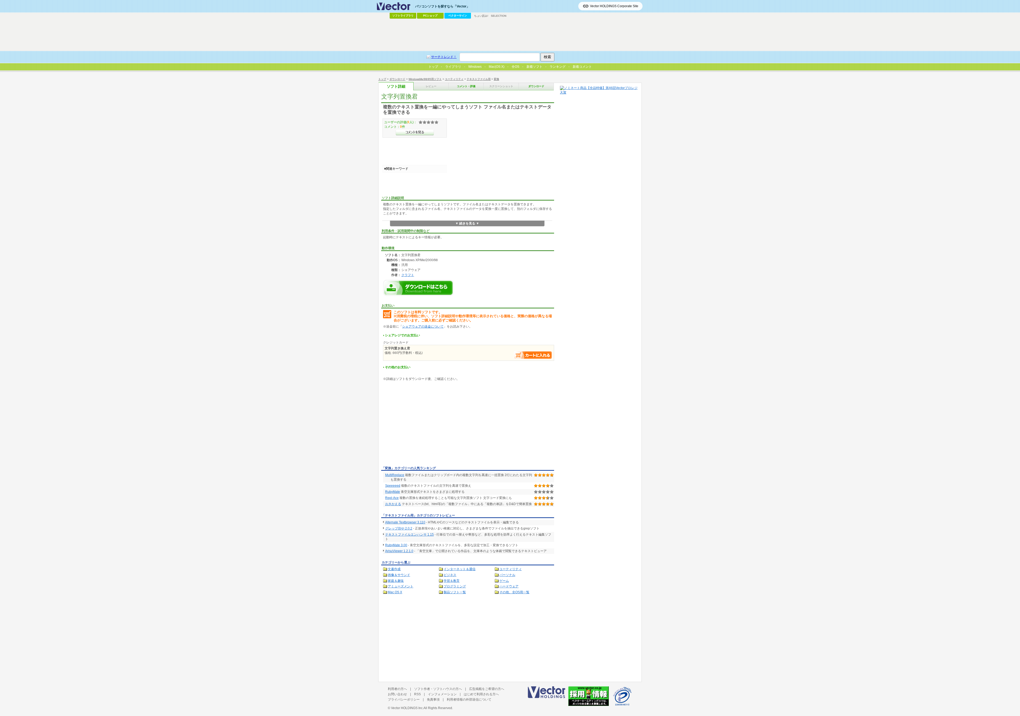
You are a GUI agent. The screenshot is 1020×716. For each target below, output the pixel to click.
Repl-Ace (392, 498)
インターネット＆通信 (459, 569)
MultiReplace (394, 475)
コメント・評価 (466, 86)
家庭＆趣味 (396, 581)
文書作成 (394, 569)
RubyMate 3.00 (396, 545)
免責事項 (433, 699)
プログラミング (455, 586)
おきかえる (393, 504)
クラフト (407, 275)
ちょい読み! (481, 15)
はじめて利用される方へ (481, 694)
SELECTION (498, 15)
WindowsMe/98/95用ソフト (425, 79)
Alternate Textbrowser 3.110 (405, 522)
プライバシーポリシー (404, 699)
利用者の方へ (397, 689)
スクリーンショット (501, 86)
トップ (382, 79)
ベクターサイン (457, 15)
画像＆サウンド (399, 575)
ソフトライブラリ (403, 15)
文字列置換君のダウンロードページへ (418, 288)
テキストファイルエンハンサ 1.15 (409, 534)
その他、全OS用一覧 (514, 592)
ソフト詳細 (396, 86)
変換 (496, 79)
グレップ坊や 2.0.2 (398, 528)
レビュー (431, 86)
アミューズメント (400, 586)
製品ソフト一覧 (455, 592)
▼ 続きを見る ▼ (467, 223)
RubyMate (392, 492)
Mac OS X (395, 592)
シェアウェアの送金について (423, 326)
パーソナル (507, 575)
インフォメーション (442, 694)
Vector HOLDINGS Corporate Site (614, 6)
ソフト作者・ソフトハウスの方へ (438, 689)
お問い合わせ (397, 694)
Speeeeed (392, 486)
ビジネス (450, 575)
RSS (417, 694)
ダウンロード (397, 79)
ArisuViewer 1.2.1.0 (399, 551)
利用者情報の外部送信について (469, 699)
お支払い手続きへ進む (533, 355)
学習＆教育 (452, 581)
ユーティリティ (454, 79)
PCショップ (430, 15)
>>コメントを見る (415, 132)
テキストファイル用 (479, 79)
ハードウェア (508, 586)
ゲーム (504, 581)
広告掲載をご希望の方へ (486, 689)
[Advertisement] (425, 424)
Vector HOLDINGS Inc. (407, 708)
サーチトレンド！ (444, 57)
